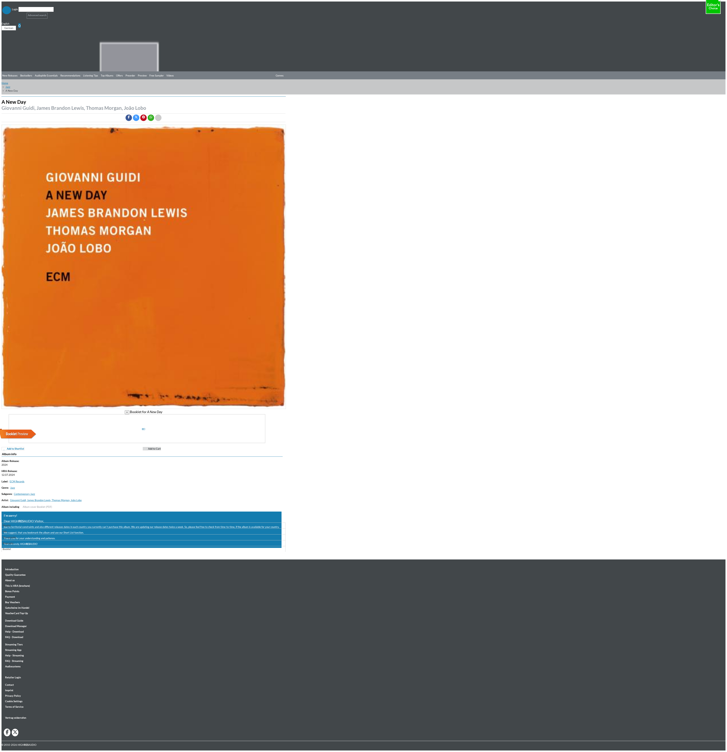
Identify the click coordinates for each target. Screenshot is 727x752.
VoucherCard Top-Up (16, 613)
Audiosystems (13, 666)
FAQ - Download (14, 637)
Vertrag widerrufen (15, 717)
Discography (9, 537)
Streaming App (13, 649)
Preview (142, 75)
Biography (8, 543)
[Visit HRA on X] (15, 732)
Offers (119, 75)
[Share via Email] (158, 118)
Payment (10, 596)
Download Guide (14, 620)
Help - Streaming (14, 655)
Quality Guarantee (15, 574)
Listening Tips (90, 75)
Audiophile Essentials (46, 75)
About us (10, 580)
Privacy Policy (13, 695)
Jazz (7, 86)
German (8, 28)
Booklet (7, 549)
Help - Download (14, 631)
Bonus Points (12, 591)
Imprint (9, 690)
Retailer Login (13, 677)
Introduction (12, 569)
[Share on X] (136, 118)
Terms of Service (14, 706)
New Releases (10, 75)
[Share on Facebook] (129, 118)
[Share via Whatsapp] (151, 118)
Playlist (7, 525)
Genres (280, 75)
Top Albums (107, 75)
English (6, 23)
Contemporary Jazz (24, 493)
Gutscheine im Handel (17, 607)
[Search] (21, 14)
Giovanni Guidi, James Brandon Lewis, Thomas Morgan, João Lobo (74, 108)
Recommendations (70, 75)
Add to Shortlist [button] (15, 448)
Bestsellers (26, 75)
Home (5, 83)
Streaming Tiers (14, 644)
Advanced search (37, 15)
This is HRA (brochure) (17, 585)
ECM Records (17, 481)
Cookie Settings (14, 701)
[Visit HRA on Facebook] (7, 732)
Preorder (130, 75)
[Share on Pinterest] (143, 118)
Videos (170, 75)
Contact (9, 684)
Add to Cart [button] (154, 448)
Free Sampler (156, 75)
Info (5, 531)
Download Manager (16, 626)
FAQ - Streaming (14, 660)
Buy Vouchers (12, 602)
